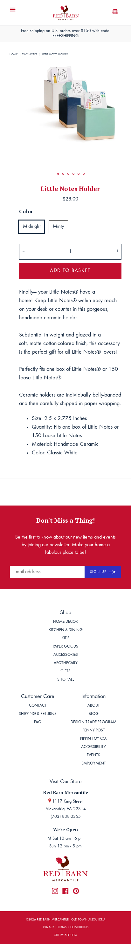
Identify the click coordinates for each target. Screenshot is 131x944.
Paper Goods (65, 647)
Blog (94, 714)
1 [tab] (58, 174)
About (93, 706)
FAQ (37, 722)
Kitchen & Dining (66, 630)
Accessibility (93, 747)
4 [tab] (73, 174)
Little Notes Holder (55, 54)
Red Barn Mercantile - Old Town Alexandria (71, 919)
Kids (66, 638)
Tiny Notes (29, 54)
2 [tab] (63, 174)
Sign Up (99, 572)
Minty (58, 226)
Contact (37, 706)
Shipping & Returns (38, 714)
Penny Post (93, 731)
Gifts (65, 671)
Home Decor (65, 622)
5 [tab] (78, 174)
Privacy (48, 927)
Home (13, 54)
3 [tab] (68, 174)
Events (93, 755)
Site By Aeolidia (65, 935)
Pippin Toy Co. (93, 739)
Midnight (31, 226)
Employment (93, 764)
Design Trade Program (93, 722)
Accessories (65, 655)
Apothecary (66, 663)
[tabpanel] (70, 103)
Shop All (65, 680)
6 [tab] (83, 174)
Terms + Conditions (73, 927)
